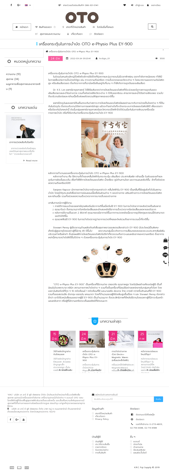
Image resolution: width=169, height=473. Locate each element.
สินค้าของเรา (46, 27)
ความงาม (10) (13, 74)
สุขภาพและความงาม (49, 34)
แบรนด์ (136, 441)
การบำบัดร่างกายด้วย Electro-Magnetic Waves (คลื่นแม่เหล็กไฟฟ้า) (120, 356)
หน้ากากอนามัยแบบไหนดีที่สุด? (149, 353)
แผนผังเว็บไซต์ (140, 452)
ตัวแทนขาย (138, 447)
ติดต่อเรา (98, 34)
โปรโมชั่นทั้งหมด (105, 27)
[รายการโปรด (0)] (126, 5)
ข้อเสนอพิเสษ (139, 449)
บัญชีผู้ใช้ (99, 441)
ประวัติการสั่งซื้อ (102, 444)
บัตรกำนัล (137, 444)
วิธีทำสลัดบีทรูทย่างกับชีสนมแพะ (62, 353)
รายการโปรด (100, 447)
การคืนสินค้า (100, 452)
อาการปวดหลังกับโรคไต (21, 142)
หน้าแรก (23, 27)
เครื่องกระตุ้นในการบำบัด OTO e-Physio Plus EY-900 (74, 51)
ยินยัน (158, 399)
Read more (31, 160)
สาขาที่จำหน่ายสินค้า (75, 27)
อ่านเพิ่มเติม (66, 370)
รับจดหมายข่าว (101, 449)
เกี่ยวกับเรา (76, 34)
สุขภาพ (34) (12, 79)
